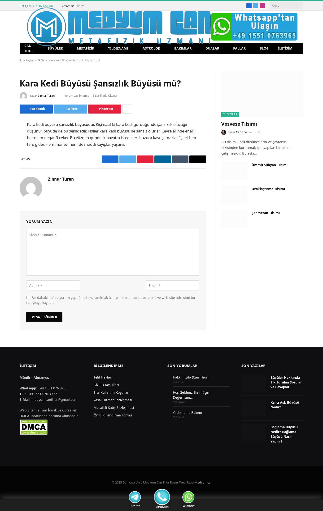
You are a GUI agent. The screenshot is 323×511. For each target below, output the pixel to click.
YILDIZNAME (118, 48)
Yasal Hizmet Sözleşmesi (113, 400)
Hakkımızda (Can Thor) (190, 377)
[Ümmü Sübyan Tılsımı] (234, 171)
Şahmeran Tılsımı (266, 212)
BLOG (264, 48)
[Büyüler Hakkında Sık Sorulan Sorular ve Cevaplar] (253, 383)
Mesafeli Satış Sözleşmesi (114, 407)
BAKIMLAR (183, 48)
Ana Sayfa (26, 60)
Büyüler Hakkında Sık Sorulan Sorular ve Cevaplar (286, 382)
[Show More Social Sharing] (127, 109)
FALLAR (239, 48)
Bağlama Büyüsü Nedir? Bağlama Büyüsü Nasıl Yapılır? (284, 434)
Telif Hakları (103, 377)
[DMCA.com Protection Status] (34, 426)
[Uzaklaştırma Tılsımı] (234, 195)
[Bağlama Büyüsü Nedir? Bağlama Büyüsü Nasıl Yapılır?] (253, 433)
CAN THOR (29, 48)
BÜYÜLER (55, 48)
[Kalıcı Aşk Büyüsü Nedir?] (253, 408)
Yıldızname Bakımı (187, 412)
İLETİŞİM (285, 48)
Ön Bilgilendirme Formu (113, 415)
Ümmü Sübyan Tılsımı (270, 165)
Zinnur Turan (46, 96)
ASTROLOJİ (151, 48)
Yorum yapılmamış (77, 96)
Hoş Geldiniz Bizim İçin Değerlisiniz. (191, 395)
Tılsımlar (230, 114)
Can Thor (242, 132)
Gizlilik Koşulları (106, 385)
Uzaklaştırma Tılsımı (268, 189)
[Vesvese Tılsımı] (262, 93)
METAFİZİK (85, 48)
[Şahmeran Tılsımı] (234, 219)
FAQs (40, 60)
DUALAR (212, 48)
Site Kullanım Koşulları (112, 392)
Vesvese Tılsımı (73, 6)
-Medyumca (202, 482)
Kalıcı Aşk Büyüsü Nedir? (285, 404)
